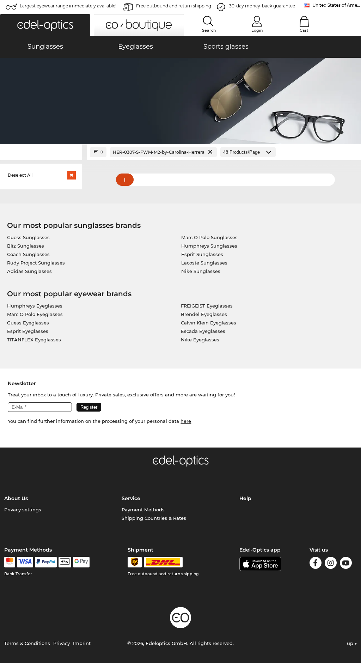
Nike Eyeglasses (200, 339)
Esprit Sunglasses (202, 254)
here (185, 421)
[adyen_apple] (65, 562)
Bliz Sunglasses (25, 246)
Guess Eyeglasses (28, 323)
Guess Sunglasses (28, 237)
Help (245, 498)
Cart (304, 30)
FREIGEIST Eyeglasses (207, 306)
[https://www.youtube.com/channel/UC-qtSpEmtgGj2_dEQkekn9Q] (346, 564)
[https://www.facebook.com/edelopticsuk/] (316, 564)
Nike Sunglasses (200, 271)
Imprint (82, 643)
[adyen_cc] (9, 562)
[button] (45, 25)
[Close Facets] (41, 152)
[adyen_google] (81, 562)
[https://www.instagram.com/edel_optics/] (331, 564)
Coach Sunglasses (28, 254)
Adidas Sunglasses (29, 271)
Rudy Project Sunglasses (36, 263)
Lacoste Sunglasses (204, 263)
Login (257, 30)
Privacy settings (22, 509)
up (351, 643)
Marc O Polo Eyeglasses (35, 314)
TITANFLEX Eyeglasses (34, 339)
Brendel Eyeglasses (204, 314)
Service (131, 498)
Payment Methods (143, 509)
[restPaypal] (46, 562)
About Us (16, 498)
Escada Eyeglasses (203, 331)
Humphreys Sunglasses (209, 246)
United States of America (336, 5)
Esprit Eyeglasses (27, 331)
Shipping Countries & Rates (154, 518)
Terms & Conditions (27, 643)
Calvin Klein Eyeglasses (208, 323)
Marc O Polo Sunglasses (209, 237)
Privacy (61, 643)
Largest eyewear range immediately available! (68, 5)
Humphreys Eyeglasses (34, 306)
